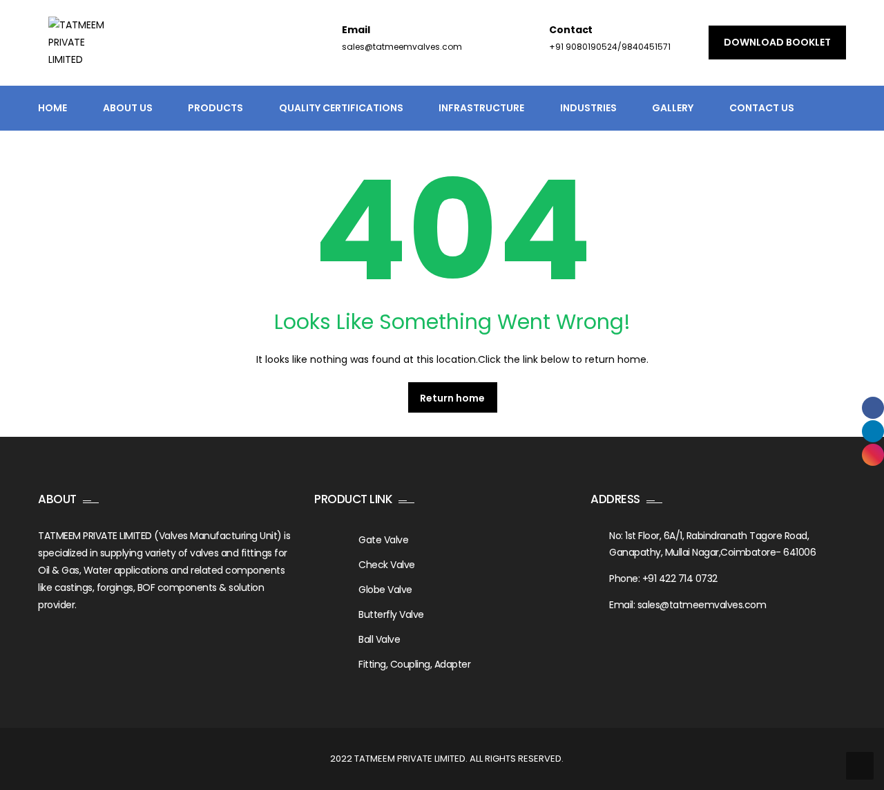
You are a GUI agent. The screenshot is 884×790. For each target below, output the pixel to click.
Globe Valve (385, 589)
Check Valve (386, 565)
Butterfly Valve (391, 614)
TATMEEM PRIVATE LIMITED (409, 758)
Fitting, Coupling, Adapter (414, 664)
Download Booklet (777, 42)
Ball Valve (379, 639)
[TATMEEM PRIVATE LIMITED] (82, 51)
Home (52, 108)
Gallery (672, 108)
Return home (452, 398)
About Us (128, 108)
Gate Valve (383, 540)
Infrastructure (481, 108)
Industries (588, 108)
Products (215, 108)
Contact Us (761, 108)
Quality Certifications (341, 108)
